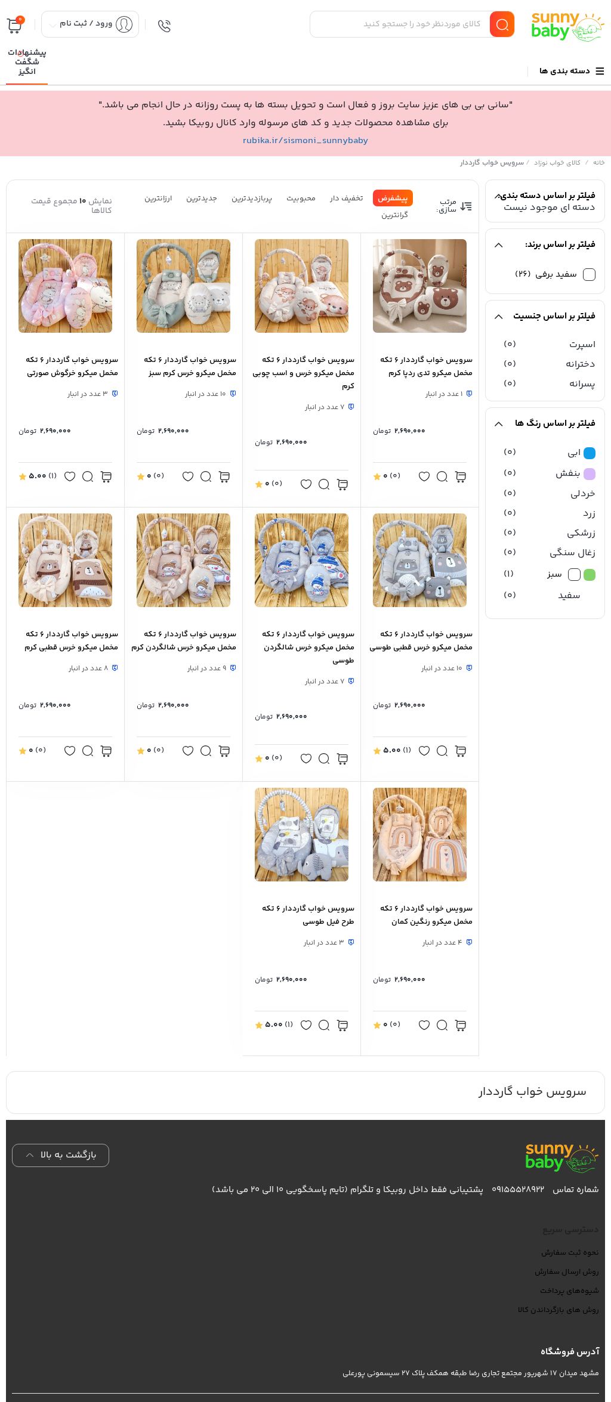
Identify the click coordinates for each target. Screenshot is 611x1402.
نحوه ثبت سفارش (570, 1253)
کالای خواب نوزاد (557, 163)
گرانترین (394, 215)
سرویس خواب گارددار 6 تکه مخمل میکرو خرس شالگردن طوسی (308, 648)
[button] (424, 478)
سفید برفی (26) (546, 274)
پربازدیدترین (252, 199)
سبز (554, 574)
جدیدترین (201, 199)
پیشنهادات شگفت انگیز (27, 63)
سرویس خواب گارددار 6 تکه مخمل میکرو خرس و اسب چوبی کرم (303, 373)
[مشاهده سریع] (442, 479)
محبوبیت (301, 199)
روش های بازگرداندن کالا (558, 1310)
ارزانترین (158, 199)
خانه (599, 163)
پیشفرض (393, 199)
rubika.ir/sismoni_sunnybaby (305, 141)
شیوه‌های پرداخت (569, 1291)
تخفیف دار (346, 199)
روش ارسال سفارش (567, 1272)
